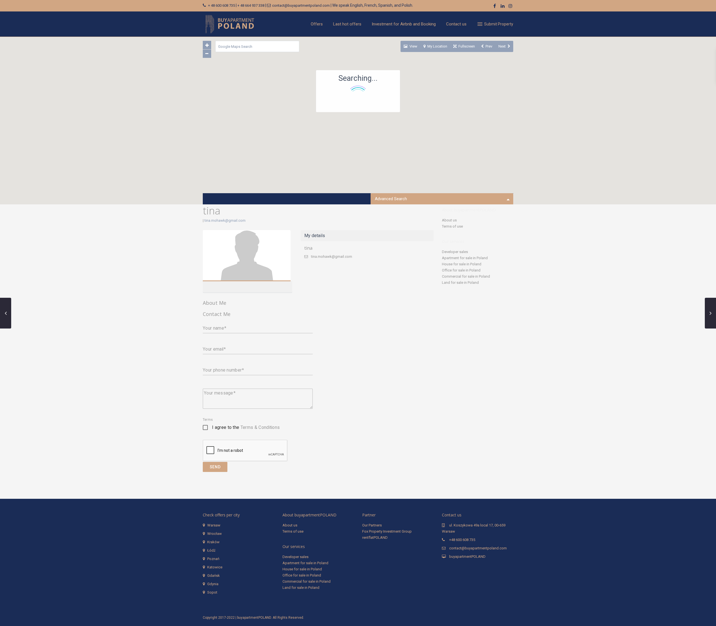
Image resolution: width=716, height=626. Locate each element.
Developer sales (455, 252)
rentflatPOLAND (375, 537)
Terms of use (452, 226)
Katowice (214, 567)
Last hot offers (347, 24)
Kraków (213, 542)
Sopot (212, 592)
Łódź (211, 550)
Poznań (213, 559)
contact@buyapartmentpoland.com (301, 5)
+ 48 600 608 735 (221, 5)
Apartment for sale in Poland (465, 258)
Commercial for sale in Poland (466, 276)
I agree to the (246, 427)
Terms (208, 420)
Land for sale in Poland (460, 282)
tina (246, 256)
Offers (317, 24)
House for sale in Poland (461, 264)
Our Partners (372, 525)
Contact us (456, 24)
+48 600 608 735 (462, 540)
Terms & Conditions (260, 427)
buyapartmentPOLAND (467, 556)
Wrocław (214, 533)
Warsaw (213, 525)
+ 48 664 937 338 (250, 5)
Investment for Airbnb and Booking (404, 24)
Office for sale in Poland (461, 270)
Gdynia (212, 584)
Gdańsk (213, 575)
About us (449, 220)
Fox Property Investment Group (387, 531)
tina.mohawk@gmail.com (225, 220)
